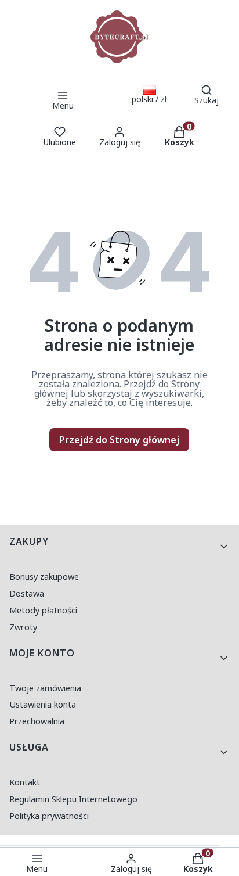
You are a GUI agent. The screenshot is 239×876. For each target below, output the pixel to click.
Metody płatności (43, 610)
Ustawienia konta (42, 704)
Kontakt (24, 782)
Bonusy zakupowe (44, 576)
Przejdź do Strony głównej (119, 439)
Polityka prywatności (49, 815)
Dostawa (26, 593)
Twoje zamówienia (45, 688)
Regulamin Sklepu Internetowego (73, 799)
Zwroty (23, 627)
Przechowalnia (36, 721)
